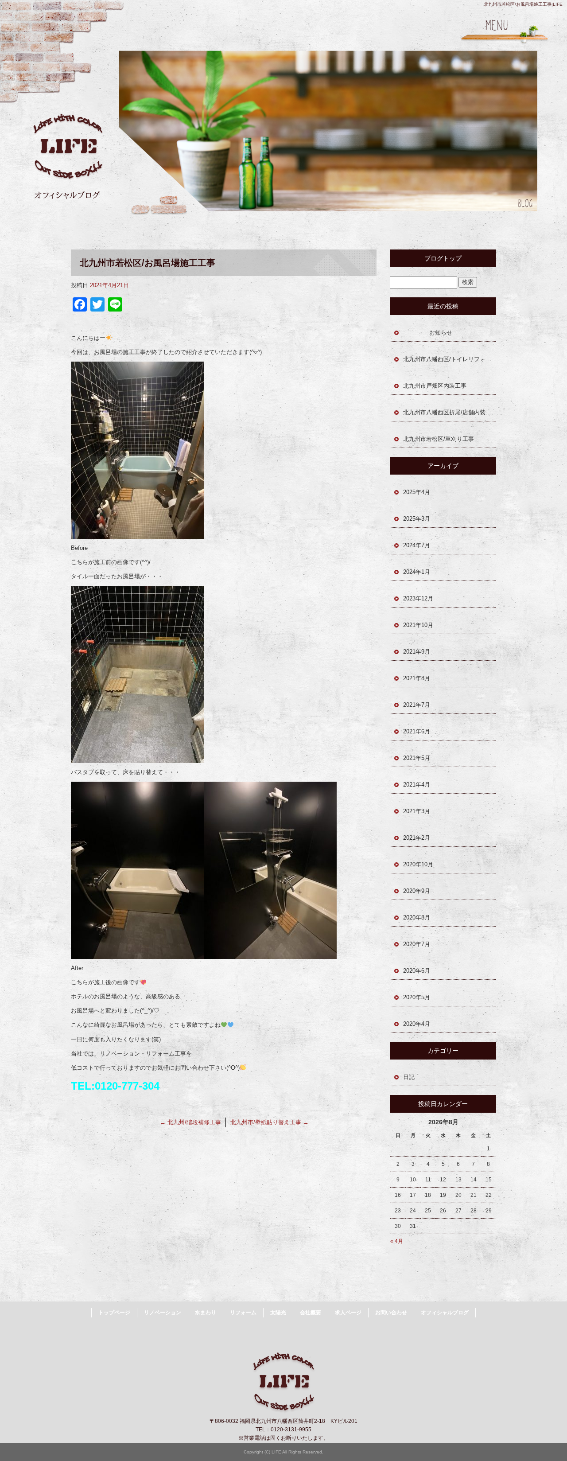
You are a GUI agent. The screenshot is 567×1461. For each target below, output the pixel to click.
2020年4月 (416, 1024)
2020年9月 (416, 891)
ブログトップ (443, 258)
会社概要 (310, 1312)
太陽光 (278, 1312)
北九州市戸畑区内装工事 (434, 385)
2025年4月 (416, 492)
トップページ (114, 1312)
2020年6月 (416, 970)
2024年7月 (416, 545)
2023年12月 (418, 598)
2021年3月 (416, 811)
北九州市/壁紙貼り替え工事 (269, 1122)
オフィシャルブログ (445, 1312)
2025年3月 (416, 518)
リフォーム (243, 1312)
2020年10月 (418, 864)
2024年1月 (416, 572)
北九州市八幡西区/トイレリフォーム (449, 359)
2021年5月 (416, 758)
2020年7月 (416, 944)
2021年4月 (416, 784)
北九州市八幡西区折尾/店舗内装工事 (449, 412)
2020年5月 (416, 997)
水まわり (205, 1312)
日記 (409, 1077)
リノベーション (162, 1312)
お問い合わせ (391, 1312)
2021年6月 (416, 731)
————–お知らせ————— (442, 332)
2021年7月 (416, 704)
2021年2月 (416, 837)
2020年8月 (416, 917)
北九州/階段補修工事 (190, 1122)
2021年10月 (418, 625)
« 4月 (396, 1241)
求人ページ (348, 1312)
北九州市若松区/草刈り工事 (438, 439)
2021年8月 (416, 678)
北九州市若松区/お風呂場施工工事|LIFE (523, 4)
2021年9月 (416, 651)
